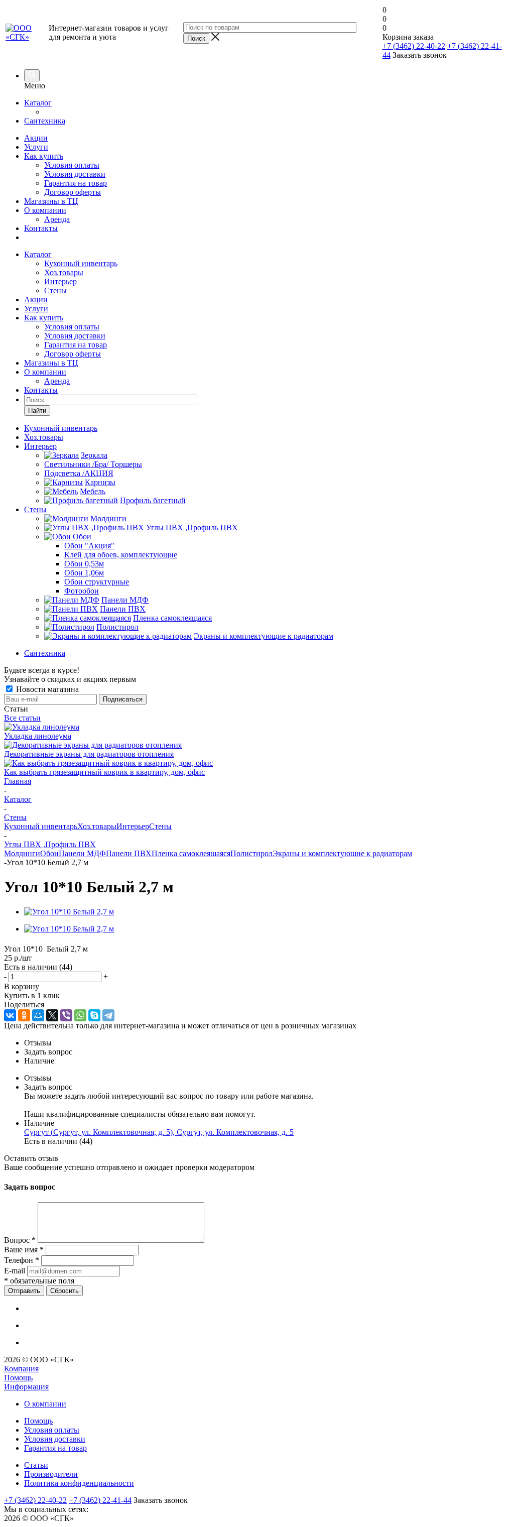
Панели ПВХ (129, 853)
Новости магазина (46, 689)
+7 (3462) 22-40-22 (413, 46)
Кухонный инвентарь (80, 263)
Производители (51, 1474)
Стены (55, 290)
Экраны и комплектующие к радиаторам (342, 853)
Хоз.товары (63, 272)
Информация (26, 1386)
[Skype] (94, 1015)
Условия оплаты (71, 165)
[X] (52, 1015)
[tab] (267, 1042)
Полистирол (251, 853)
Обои (49, 853)
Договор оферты (72, 192)
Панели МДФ (82, 853)
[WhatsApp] (80, 1015)
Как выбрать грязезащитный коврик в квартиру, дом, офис (104, 772)
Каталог (38, 102)
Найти (37, 410)
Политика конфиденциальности (79, 1483)
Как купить (43, 156)
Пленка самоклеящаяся (191, 853)
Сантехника (44, 120)
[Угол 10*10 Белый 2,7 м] (69, 911)
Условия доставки (74, 174)
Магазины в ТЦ (51, 201)
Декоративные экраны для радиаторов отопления (89, 754)
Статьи (36, 1465)
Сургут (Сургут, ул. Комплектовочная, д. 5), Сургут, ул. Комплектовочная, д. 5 (159, 1132)
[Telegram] (108, 1015)
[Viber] (66, 1015)
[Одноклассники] (24, 1015)
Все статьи (22, 718)
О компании (45, 210)
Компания (21, 1368)
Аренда (57, 219)
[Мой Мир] (38, 1015)
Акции (36, 138)
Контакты (41, 228)
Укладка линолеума (37, 736)
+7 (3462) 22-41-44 (100, 1500)
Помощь (18, 1377)
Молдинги (22, 853)
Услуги (36, 147)
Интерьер (60, 281)
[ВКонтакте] (10, 1015)
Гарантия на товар (75, 183)
